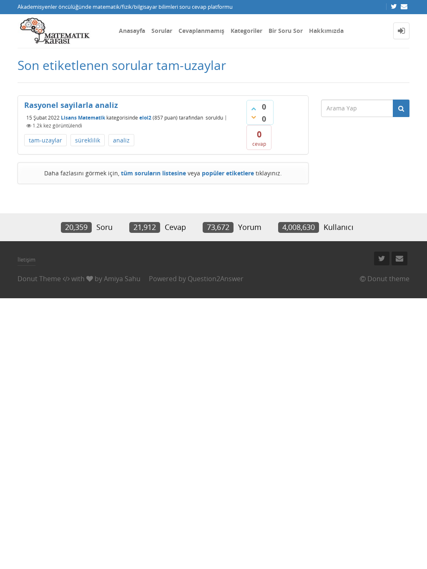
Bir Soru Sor (286, 31)
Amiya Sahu (122, 278)
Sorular (161, 31)
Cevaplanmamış (201, 31)
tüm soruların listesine (153, 173)
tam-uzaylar (45, 140)
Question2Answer (216, 278)
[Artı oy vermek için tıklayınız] (253, 109)
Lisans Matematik (83, 117)
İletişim (26, 259)
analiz (121, 140)
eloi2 (145, 117)
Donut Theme (39, 278)
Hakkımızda (326, 31)
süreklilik (87, 140)
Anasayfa (132, 31)
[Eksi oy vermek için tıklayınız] (253, 117)
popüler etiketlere (228, 173)
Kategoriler (246, 31)
